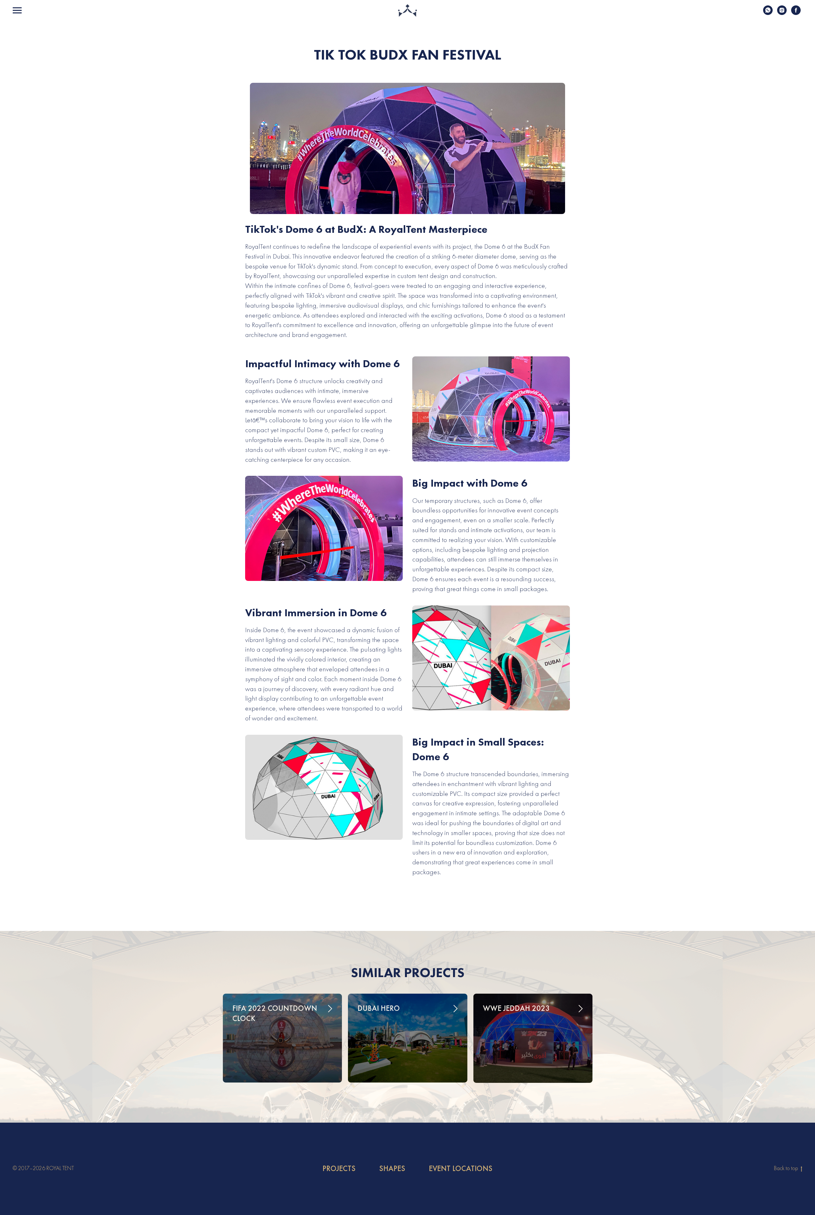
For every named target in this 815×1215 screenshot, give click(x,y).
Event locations (461, 1168)
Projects (339, 1168)
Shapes (392, 1168)
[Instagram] (782, 13)
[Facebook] (796, 13)
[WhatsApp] (768, 13)
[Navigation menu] (17, 10)
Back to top (786, 1168)
